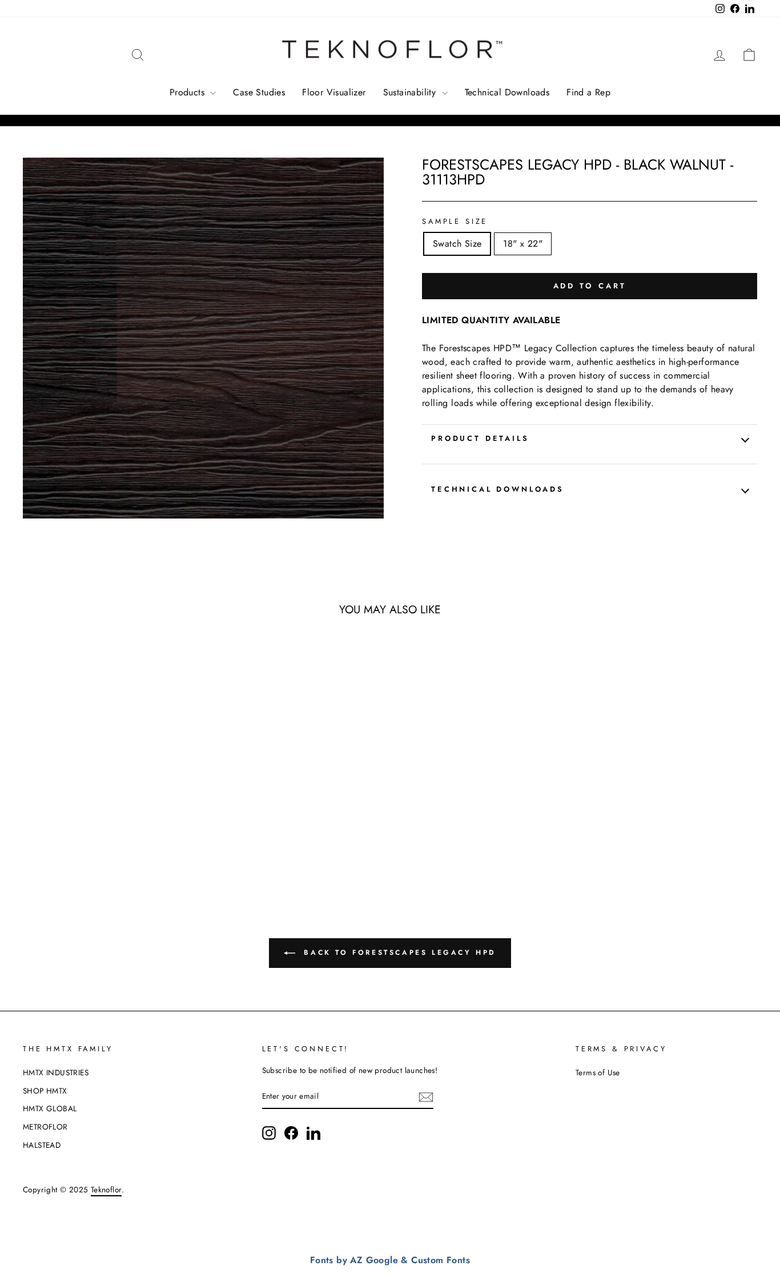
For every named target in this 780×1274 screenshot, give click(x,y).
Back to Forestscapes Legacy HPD (398, 952)
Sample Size (455, 221)
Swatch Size (457, 243)
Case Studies (259, 92)
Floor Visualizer (333, 92)
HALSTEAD (42, 1145)
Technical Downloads (507, 92)
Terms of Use (598, 1072)
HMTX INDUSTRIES (56, 1072)
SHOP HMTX (45, 1090)
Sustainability (411, 92)
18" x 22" (522, 243)
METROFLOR (45, 1126)
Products (189, 92)
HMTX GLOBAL (50, 1108)
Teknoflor (106, 1189)
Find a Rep (588, 92)
